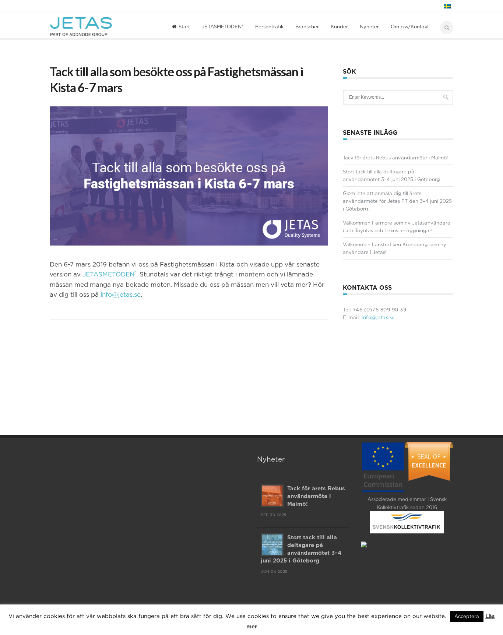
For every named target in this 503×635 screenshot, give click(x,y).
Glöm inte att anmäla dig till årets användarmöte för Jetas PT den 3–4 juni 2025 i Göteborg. (397, 201)
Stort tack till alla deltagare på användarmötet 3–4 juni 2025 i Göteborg (391, 175)
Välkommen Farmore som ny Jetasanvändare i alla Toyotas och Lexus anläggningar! (396, 226)
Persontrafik (269, 26)
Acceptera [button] (466, 616)
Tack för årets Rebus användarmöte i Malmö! (395, 157)
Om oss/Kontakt (410, 26)
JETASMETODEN (109, 274)
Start (184, 26)
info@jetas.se (121, 294)
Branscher (307, 26)
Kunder (339, 26)
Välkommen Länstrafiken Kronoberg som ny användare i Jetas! (394, 248)
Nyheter (369, 26)
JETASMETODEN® (222, 26)
